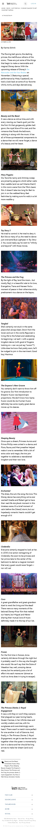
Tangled (8, 768)
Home (3, 8)
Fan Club (8, 795)
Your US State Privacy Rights (9, 820)
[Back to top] (34, 825)
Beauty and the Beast (11, 761)
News (8, 8)
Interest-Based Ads (13, 823)
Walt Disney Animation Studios (10, 777)
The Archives (10, 804)
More (7, 809)
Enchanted (8, 764)
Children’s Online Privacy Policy (27, 820)
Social (7, 814)
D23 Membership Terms (10, 819)
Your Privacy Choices (24, 823)
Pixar (11, 766)
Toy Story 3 (16, 775)
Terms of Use (21, 819)
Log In (33, 4)
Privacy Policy (29, 819)
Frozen (14, 764)
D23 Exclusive (10, 800)
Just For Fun (15, 8)
